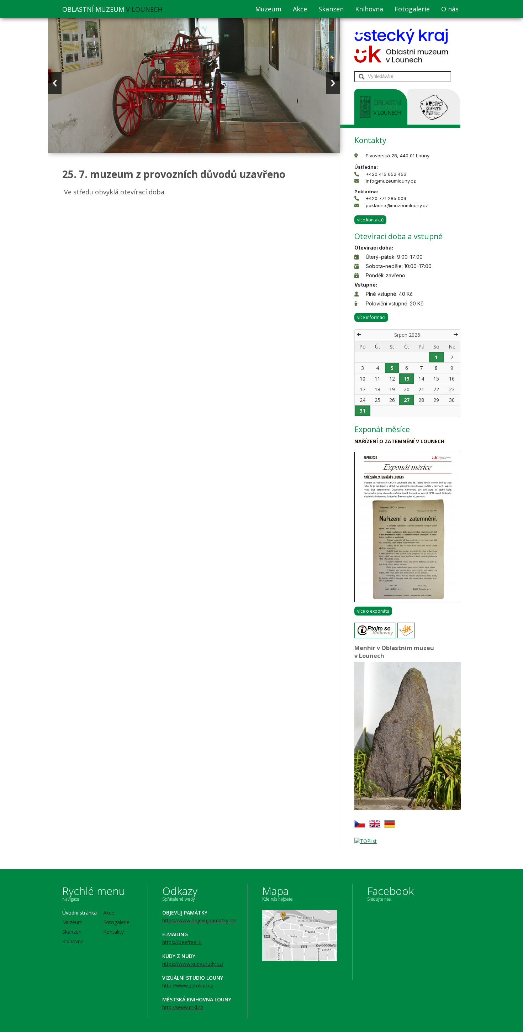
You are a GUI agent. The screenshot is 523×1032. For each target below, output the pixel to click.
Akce (300, 9)
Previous (55, 83)
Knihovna (369, 9)
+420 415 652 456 (386, 174)
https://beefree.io (182, 942)
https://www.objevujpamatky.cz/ (199, 920)
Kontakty (113, 931)
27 (407, 400)
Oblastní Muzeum (112, 9)
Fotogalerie (412, 9)
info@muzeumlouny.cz (391, 181)
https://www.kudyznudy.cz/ (192, 963)
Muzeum (268, 9)
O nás (450, 9)
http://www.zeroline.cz (187, 985)
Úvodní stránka (79, 912)
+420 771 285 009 (386, 198)
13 (407, 378)
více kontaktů (370, 220)
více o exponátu (373, 611)
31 (362, 410)
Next (333, 83)
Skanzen (331, 9)
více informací (371, 317)
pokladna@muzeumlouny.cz (397, 205)
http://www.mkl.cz (182, 1007)
